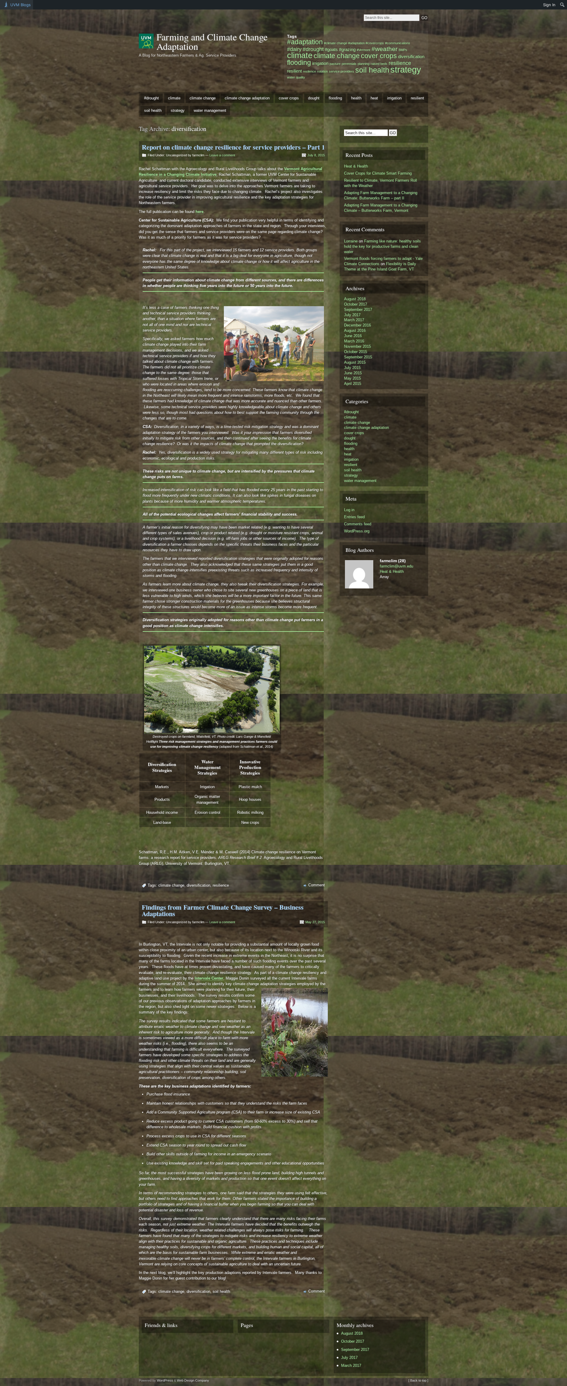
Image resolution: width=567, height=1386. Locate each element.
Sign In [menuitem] (549, 4)
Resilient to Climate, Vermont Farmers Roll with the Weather (380, 183)
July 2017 (352, 315)
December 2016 (357, 325)
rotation (322, 71)
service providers (341, 71)
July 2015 (352, 367)
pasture (335, 63)
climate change (337, 56)
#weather (384, 48)
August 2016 (355, 330)
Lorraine (351, 241)
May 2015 (352, 378)
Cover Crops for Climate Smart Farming (378, 173)
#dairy (294, 49)
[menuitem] (562, 4)
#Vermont (363, 50)
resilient (294, 70)
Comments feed (357, 524)
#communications (397, 43)
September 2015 (358, 357)
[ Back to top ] (418, 1380)
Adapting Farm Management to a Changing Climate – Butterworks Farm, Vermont (380, 208)
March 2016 (354, 341)
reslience (309, 71)
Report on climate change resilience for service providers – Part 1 (233, 147)
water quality (296, 77)
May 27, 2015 (315, 922)
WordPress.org (356, 531)
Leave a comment (222, 155)
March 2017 (354, 320)
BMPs (403, 50)
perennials (349, 63)
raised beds (379, 63)
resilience (400, 63)
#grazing (347, 49)
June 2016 (353, 336)
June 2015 (353, 373)
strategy (405, 69)
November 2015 (357, 346)
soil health (372, 70)
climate (299, 55)
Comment (316, 885)
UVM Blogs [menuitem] (20, 4)
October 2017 (355, 304)
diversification (411, 56)
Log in (349, 510)
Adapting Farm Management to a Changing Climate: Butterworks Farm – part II (380, 195)
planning (363, 63)
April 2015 (352, 383)
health (356, 98)
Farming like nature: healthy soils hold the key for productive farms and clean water (382, 246)
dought (314, 98)
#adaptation (305, 42)
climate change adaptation (247, 98)
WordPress (165, 1380)
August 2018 (355, 299)
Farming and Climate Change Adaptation (212, 41)
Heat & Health (356, 166)
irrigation (320, 63)
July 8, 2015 (316, 155)
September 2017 (358, 309)
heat (374, 98)
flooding (299, 62)
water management (210, 110)
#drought (313, 49)
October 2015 (355, 352)
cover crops (379, 56)
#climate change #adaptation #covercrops (354, 43)
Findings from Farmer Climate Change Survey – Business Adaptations (223, 910)
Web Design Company (193, 1380)
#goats (331, 49)
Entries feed (354, 517)
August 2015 (355, 362)
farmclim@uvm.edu (396, 566)
